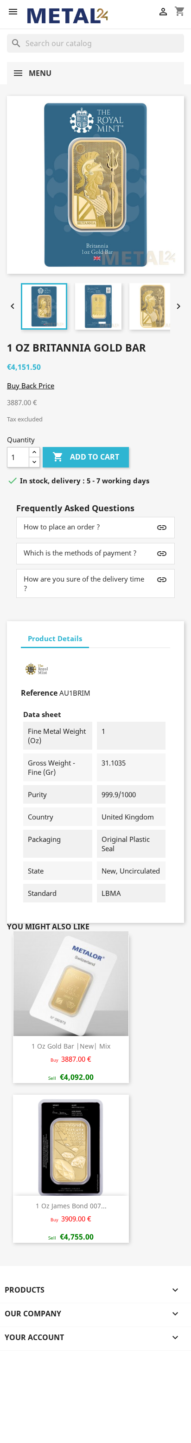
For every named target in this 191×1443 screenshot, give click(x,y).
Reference (39, 693)
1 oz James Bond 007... (71, 1205)
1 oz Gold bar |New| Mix (71, 1046)
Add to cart (85, 456)
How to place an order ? (62, 526)
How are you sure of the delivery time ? (84, 583)
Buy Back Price (30, 385)
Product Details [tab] (55, 638)
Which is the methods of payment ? (80, 552)
